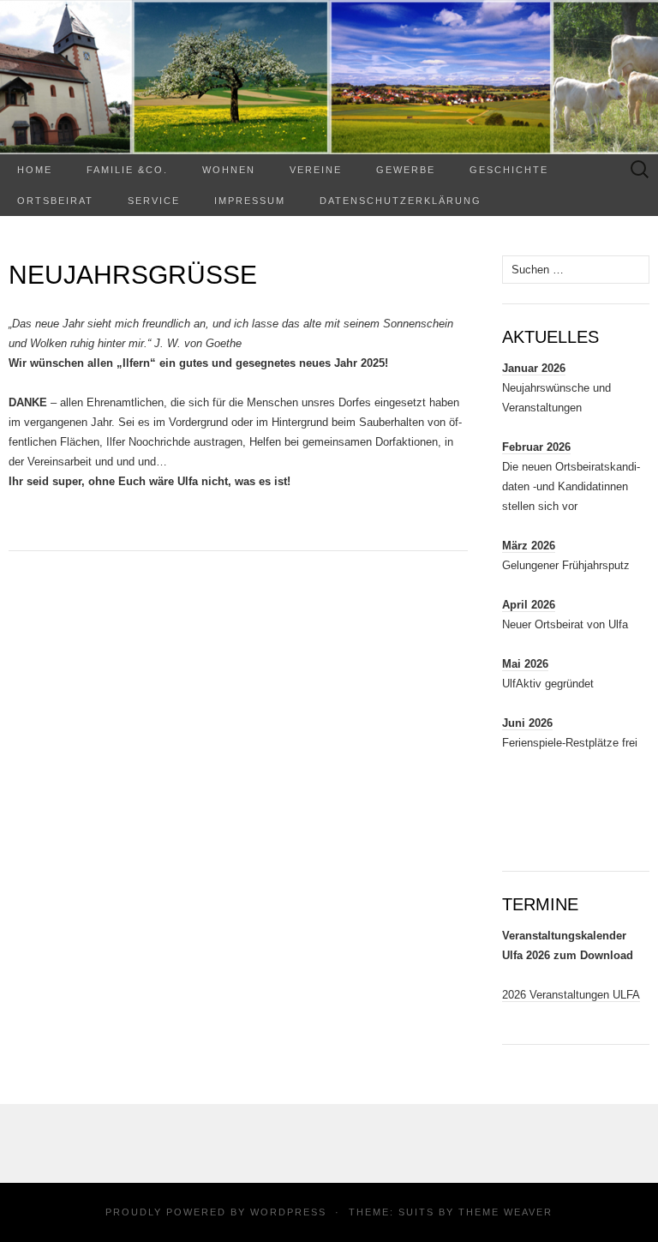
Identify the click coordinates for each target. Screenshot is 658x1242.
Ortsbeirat (55, 200)
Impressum (249, 200)
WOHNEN (228, 170)
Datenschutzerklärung (401, 200)
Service (154, 200)
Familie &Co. (127, 170)
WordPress (288, 1212)
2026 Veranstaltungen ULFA (571, 994)
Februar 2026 (536, 447)
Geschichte (509, 170)
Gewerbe (405, 170)
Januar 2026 (533, 368)
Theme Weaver (505, 1212)
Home (34, 170)
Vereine (316, 170)
